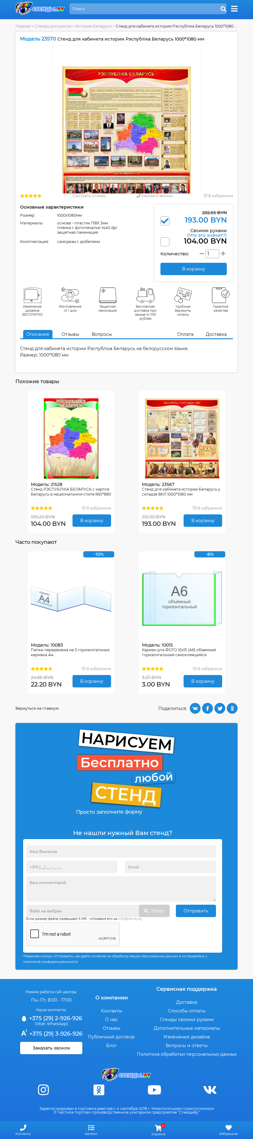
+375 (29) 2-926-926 (54, 1018)
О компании (111, 998)
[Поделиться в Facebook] (207, 708)
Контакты (111, 1011)
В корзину (91, 520)
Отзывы (70, 334)
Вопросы (102, 334)
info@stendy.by (130, 918)
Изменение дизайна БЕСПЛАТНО (32, 311)
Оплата (185, 334)
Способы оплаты (186, 1011)
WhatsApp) (57, 1023)
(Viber (40, 1023)
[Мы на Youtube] (154, 1090)
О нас (111, 1019)
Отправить (196, 911)
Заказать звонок (156, 195)
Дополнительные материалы (187, 1028)
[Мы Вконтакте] (210, 1090)
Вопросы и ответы (187, 1045)
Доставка (216, 334)
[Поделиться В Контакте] (195, 708)
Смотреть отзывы (89, 195)
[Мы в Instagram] (43, 1090)
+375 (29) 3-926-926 (55, 1033)
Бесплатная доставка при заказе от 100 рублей (145, 313)
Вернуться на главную (37, 708)
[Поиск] (223, 9)
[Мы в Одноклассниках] (98, 1090)
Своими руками (207, 232)
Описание (37, 334)
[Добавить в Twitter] (219, 708)
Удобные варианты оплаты (183, 311)
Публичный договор (111, 1037)
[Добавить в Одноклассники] (232, 708)
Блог (111, 1045)
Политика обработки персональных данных (187, 1054)
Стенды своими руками (187, 1019)
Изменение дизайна (187, 1037)
